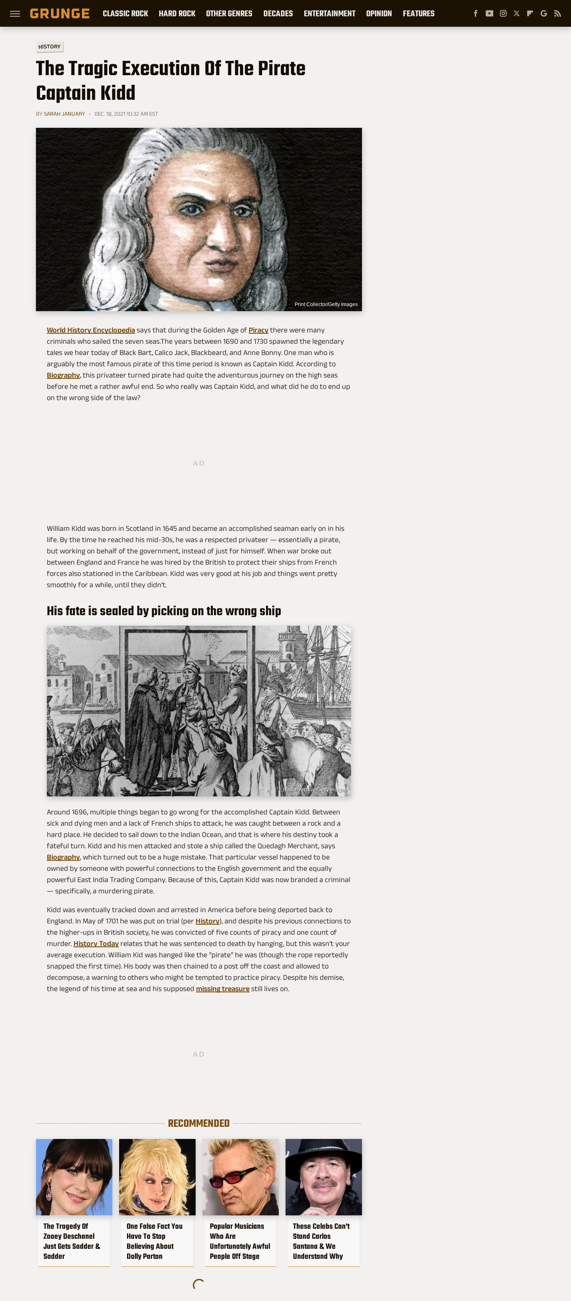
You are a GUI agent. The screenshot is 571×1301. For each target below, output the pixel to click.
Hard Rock (177, 13)
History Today (96, 943)
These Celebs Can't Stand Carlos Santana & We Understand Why (321, 1241)
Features (419, 13)
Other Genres (229, 13)
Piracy (258, 330)
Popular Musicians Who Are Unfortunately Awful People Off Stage (240, 1241)
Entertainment (329, 13)
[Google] (544, 13)
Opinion (379, 13)
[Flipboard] (530, 13)
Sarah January (64, 113)
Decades (278, 13)
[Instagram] (503, 13)
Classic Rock (125, 13)
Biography (63, 375)
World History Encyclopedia (91, 330)
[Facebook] (475, 13)
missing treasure (223, 988)
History (49, 46)
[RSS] (557, 13)
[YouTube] (489, 13)
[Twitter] (516, 13)
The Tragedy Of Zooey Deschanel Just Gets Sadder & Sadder (71, 1241)
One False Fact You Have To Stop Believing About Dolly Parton (155, 1241)
